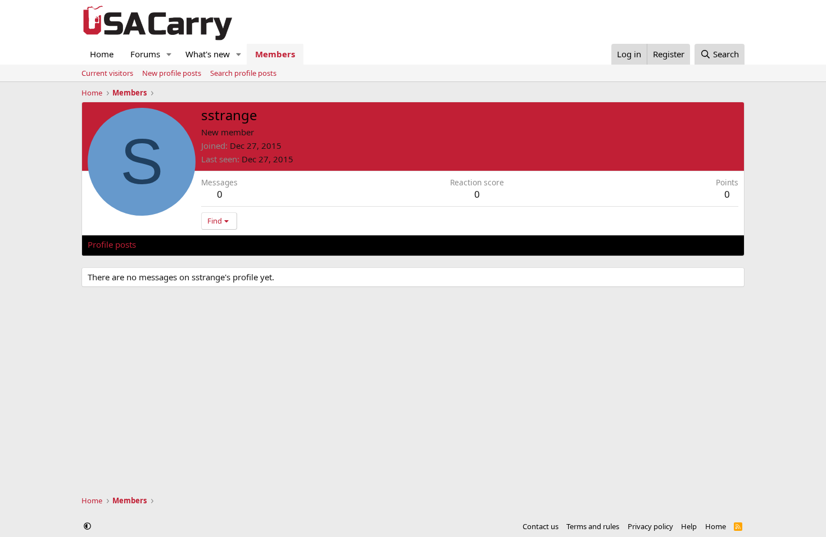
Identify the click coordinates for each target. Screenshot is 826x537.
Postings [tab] (227, 244)
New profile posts (171, 73)
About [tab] (267, 244)
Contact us (541, 526)
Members (275, 54)
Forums (145, 54)
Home (102, 54)
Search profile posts (243, 73)
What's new (207, 54)
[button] (169, 54)
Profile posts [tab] (112, 244)
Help (689, 526)
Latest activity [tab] (173, 244)
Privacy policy (650, 526)
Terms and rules (592, 526)
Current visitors (107, 73)
